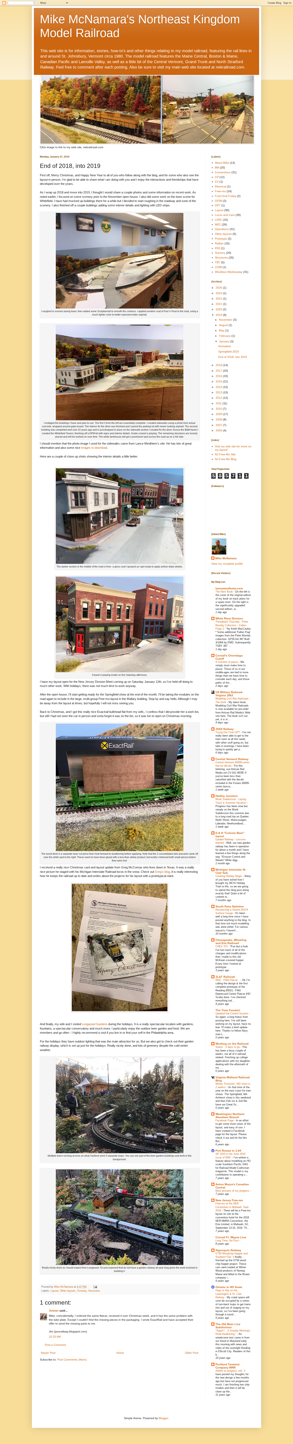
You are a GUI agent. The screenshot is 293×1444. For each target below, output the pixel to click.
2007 (219, 425)
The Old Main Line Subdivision (227, 1326)
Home (120, 1352)
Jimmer (54, 1310)
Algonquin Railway (228, 1250)
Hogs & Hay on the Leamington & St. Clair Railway (228, 1294)
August (224, 325)
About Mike (222, 162)
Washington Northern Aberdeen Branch (230, 1115)
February (225, 335)
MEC (218, 224)
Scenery (82, 1290)
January (224, 341)
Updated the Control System (232, 1013)
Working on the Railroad (232, 1043)
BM (217, 167)
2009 (219, 414)
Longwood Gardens (94, 1024)
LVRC (218, 219)
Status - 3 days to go (228, 1046)
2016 (219, 376)
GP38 (218, 200)
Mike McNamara (226, 558)
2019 (219, 314)
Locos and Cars (225, 215)
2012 (219, 397)
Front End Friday (225, 196)
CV (217, 181)
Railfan (219, 243)
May (222, 330)
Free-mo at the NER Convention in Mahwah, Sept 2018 (232, 1207)
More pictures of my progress (232, 1190)
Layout (54, 1290)
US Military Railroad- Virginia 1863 (229, 694)
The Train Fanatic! (227, 1010)
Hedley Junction (226, 795)
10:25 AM (55, 1336)
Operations (222, 229)
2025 (219, 287)
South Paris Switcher (229, 906)
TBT (217, 262)
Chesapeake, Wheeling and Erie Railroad (231, 941)
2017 (219, 370)
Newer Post (48, 1352)
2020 (219, 309)
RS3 (217, 248)
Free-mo (220, 191)
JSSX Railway (224, 729)
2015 (219, 381)
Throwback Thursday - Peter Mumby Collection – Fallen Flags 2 (231, 625)
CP (217, 177)
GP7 (217, 205)
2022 (219, 298)
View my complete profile (227, 563)
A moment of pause (227, 661)
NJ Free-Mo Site (225, 454)
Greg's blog (162, 871)
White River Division (229, 618)
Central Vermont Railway (232, 759)
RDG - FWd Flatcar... (228, 980)
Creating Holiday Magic (229, 876)
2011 (219, 403)
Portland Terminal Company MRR (227, 1366)
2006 (219, 430)
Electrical (220, 186)
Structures (94, 1290)
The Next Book (224, 591)
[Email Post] (95, 1286)
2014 (219, 387)
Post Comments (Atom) (72, 1359)
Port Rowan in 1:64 (228, 1150)
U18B (218, 267)
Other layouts (68, 1290)
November (226, 319)
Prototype (221, 238)
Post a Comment (55, 1344)
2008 (219, 419)
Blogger (163, 1418)
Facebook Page (224, 1120)
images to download (94, 447)
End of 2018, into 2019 (232, 357)
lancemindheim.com (229, 588)
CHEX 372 (221, 946)
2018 (219, 365)
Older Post (191, 1352)
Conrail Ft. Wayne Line (230, 1237)
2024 (219, 293)
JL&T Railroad (225, 976)
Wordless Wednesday (228, 271)
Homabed (224, 346)
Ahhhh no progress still (229, 1370)
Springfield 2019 (228, 351)
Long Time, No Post (227, 1240)
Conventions (223, 172)
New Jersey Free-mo (229, 1200)
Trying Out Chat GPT (228, 732)
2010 (219, 408)
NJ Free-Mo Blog (225, 459)
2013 (219, 392)
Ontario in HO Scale (228, 1287)
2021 (219, 304)
